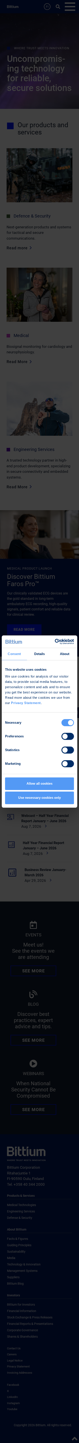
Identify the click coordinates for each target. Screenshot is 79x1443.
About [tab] (65, 654)
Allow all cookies (39, 783)
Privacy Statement (26, 703)
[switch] (67, 736)
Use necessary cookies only (39, 797)
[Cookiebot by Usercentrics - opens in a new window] (56, 641)
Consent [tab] (14, 654)
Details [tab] (39, 654)
